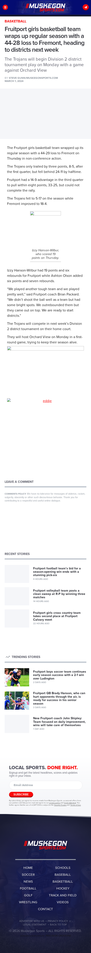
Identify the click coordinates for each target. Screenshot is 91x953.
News (28, 882)
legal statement (70, 803)
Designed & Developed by (45, 936)
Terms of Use (75, 805)
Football (28, 888)
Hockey (62, 888)
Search (79, 7)
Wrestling (28, 902)
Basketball (63, 882)
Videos (63, 902)
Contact (45, 909)
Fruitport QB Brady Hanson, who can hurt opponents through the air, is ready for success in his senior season (59, 698)
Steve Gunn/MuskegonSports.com (33, 77)
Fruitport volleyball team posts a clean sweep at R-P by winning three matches (59, 594)
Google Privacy (60, 805)
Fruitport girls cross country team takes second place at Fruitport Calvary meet (57, 616)
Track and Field (63, 895)
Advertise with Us (31, 921)
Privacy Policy (58, 921)
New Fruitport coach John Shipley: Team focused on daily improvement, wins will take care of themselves (59, 721)
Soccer (28, 875)
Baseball (63, 875)
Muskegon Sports (45, 845)
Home (28, 868)
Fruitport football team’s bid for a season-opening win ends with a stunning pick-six (57, 572)
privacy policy (54, 803)
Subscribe (86, 7)
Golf (28, 895)
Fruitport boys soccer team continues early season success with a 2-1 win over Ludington (59, 675)
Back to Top (58, 924)
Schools (62, 868)
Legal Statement (34, 924)
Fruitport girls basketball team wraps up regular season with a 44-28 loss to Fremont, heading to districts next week (45, 7)
